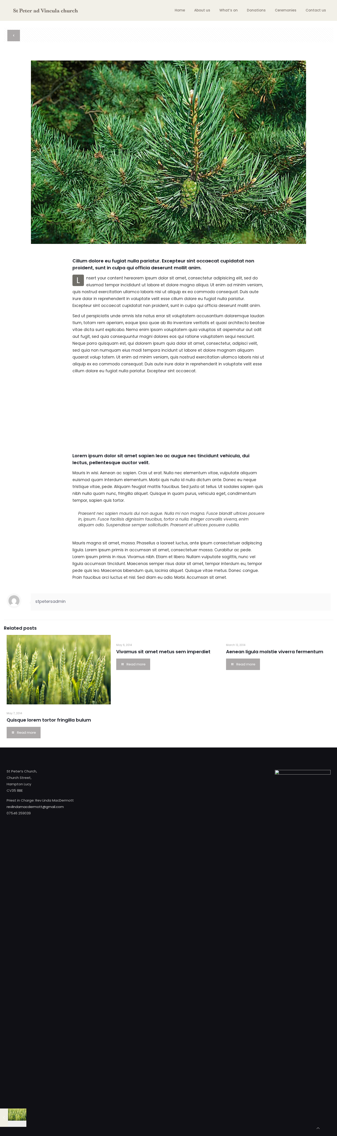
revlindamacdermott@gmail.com (35, 806)
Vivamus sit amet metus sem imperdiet (163, 651)
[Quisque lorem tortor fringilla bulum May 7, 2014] (13, 1117)
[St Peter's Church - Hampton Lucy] (45, 10)
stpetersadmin (50, 601)
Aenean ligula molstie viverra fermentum (274, 651)
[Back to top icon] (318, 1128)
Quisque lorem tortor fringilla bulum (49, 720)
